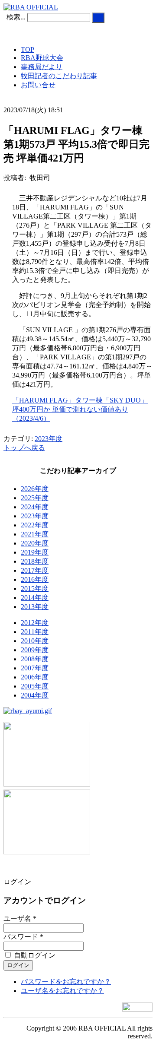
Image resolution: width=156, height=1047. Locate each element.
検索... (16, 17)
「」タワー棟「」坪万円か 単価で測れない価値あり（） (80, 409)
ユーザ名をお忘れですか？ (62, 990)
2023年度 (48, 438)
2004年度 (35, 695)
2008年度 (35, 659)
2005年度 (35, 686)
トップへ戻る (24, 447)
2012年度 (35, 622)
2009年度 (35, 650)
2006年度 (35, 677)
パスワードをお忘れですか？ (66, 981)
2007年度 (35, 668)
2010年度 (35, 640)
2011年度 (35, 631)
